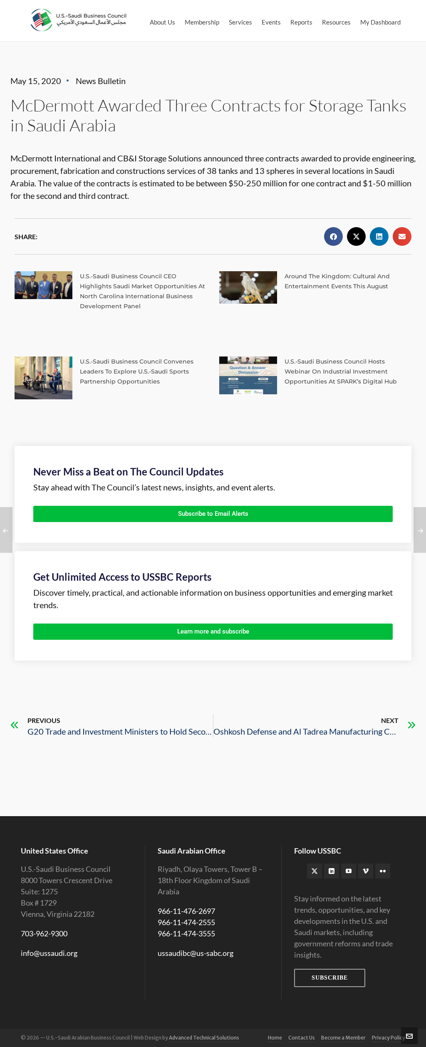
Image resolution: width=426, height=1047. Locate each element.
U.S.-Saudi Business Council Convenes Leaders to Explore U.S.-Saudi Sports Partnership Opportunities (136, 371)
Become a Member (343, 1038)
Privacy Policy (388, 1038)
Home (275, 1038)
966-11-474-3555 (186, 933)
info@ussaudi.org (49, 953)
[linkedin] (331, 871)
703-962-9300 (44, 933)
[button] (333, 236)
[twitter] (314, 871)
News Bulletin (101, 81)
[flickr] (382, 871)
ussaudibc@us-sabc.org (195, 953)
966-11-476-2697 (186, 911)
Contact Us (301, 1038)
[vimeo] (365, 871)
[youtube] (348, 871)
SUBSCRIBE (330, 978)
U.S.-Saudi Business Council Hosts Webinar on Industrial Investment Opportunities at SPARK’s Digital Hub (341, 371)
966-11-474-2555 (186, 922)
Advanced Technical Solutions (204, 1038)
